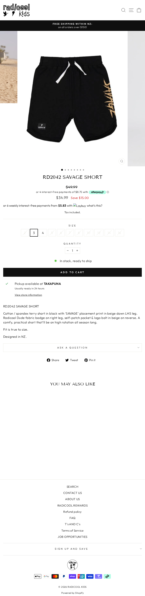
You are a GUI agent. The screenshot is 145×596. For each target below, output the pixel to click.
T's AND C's (72, 524)
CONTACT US (72, 493)
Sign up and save (72, 548)
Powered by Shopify (72, 592)
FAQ (72, 518)
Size (72, 225)
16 (119, 233)
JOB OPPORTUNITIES (72, 537)
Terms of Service (72, 530)
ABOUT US (72, 499)
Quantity (72, 243)
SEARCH (72, 486)
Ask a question (72, 347)
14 (109, 233)
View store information (28, 294)
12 (98, 233)
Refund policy (72, 511)
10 (88, 233)
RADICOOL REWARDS (72, 505)
